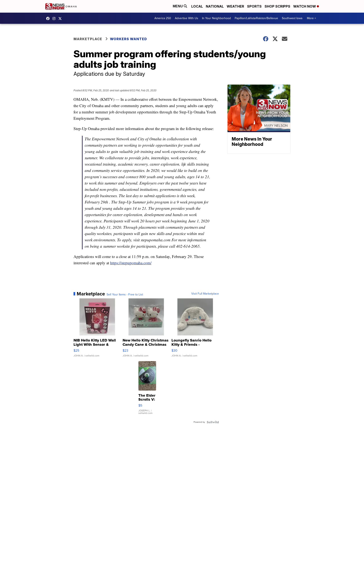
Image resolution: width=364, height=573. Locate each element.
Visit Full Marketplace (205, 293)
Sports (254, 6)
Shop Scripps (277, 6)
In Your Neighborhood (216, 18)
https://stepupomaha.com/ (130, 262)
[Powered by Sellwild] (213, 422)
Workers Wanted (129, 39)
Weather (235, 6)
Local (197, 6)
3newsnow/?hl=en (55, 18)
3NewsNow (49, 18)
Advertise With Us (186, 18)
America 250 (162, 18)
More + (311, 18)
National (215, 6)
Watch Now (305, 6)
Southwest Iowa (292, 18)
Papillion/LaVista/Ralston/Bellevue (256, 18)
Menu (178, 6)
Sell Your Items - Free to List (125, 294)
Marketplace (88, 39)
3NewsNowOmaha (61, 18)
